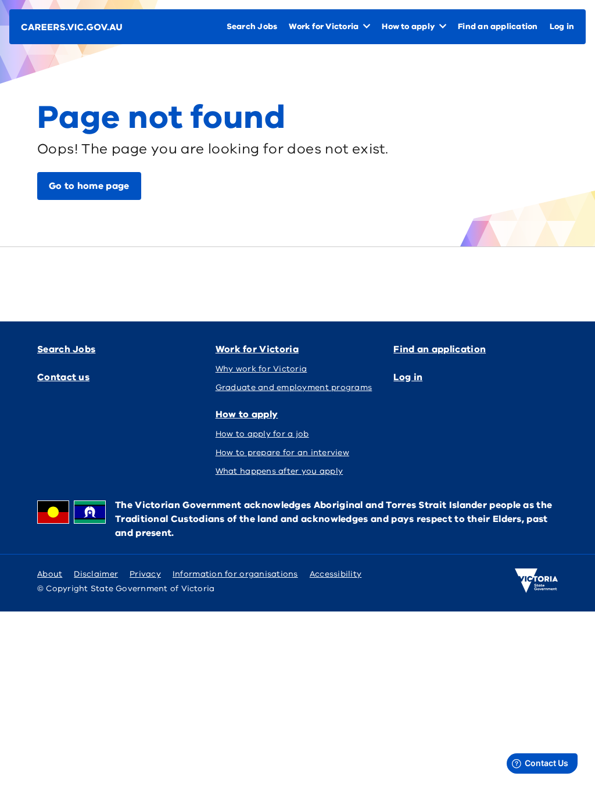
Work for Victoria (257, 349)
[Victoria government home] (536, 580)
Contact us (63, 377)
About (49, 574)
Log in (407, 377)
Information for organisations (235, 574)
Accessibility (336, 574)
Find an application (439, 349)
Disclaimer (96, 574)
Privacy (145, 574)
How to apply (247, 414)
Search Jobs (66, 349)
